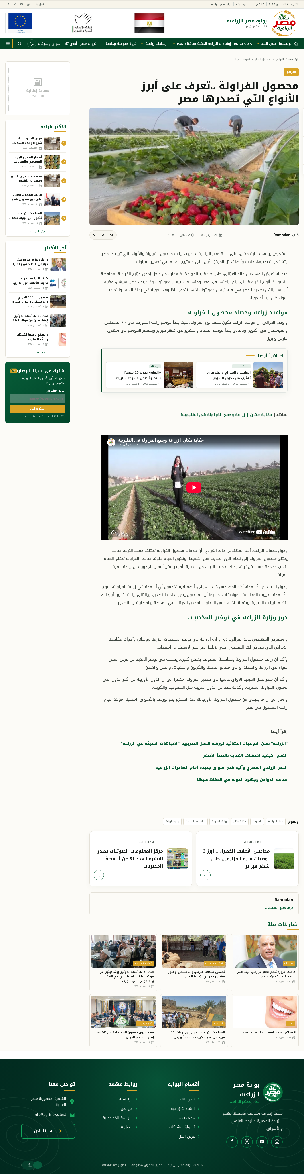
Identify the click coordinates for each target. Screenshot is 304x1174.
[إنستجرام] (28, 4)
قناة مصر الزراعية (195, 821)
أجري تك (70, 44)
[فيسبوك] (8, 4)
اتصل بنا (40, 4)
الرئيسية (293, 59)
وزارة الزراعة (172, 821)
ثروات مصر (88, 44)
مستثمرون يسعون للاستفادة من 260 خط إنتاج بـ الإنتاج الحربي (125, 1035)
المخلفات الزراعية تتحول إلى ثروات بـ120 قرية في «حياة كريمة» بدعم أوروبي (197, 1035)
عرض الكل (187, 1136)
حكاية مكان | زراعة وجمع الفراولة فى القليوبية (226, 415)
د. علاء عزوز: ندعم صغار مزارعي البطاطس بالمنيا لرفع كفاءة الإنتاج (266, 974)
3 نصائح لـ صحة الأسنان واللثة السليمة (269, 1032)
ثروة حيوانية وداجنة (121, 44)
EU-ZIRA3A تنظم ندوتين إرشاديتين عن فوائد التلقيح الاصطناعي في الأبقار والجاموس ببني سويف (126, 976)
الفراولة (257, 821)
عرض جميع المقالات (278, 907)
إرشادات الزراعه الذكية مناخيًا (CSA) (204, 44)
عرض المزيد (37, 231)
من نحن (127, 1108)
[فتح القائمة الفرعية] (258, 43)
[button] (28, 1165)
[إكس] (15, 4)
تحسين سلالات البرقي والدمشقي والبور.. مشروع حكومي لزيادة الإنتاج (195, 974)
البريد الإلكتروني (55, 391)
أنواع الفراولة (275, 821)
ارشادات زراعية (156, 44)
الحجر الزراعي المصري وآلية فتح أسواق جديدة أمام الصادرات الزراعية (221, 767)
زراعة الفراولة (219, 821)
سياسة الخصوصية (118, 1117)
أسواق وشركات (49, 44)
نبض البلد (268, 44)
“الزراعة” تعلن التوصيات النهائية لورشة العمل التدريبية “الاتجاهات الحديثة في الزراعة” (204, 743)
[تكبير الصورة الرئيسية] (194, 166)
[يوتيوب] (21, 4)
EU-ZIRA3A (243, 44)
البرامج (280, 59)
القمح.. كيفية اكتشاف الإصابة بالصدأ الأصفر (245, 755)
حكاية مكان (239, 821)
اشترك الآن (37, 408)
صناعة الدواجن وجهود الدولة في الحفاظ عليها (242, 779)
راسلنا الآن (48, 1131)
